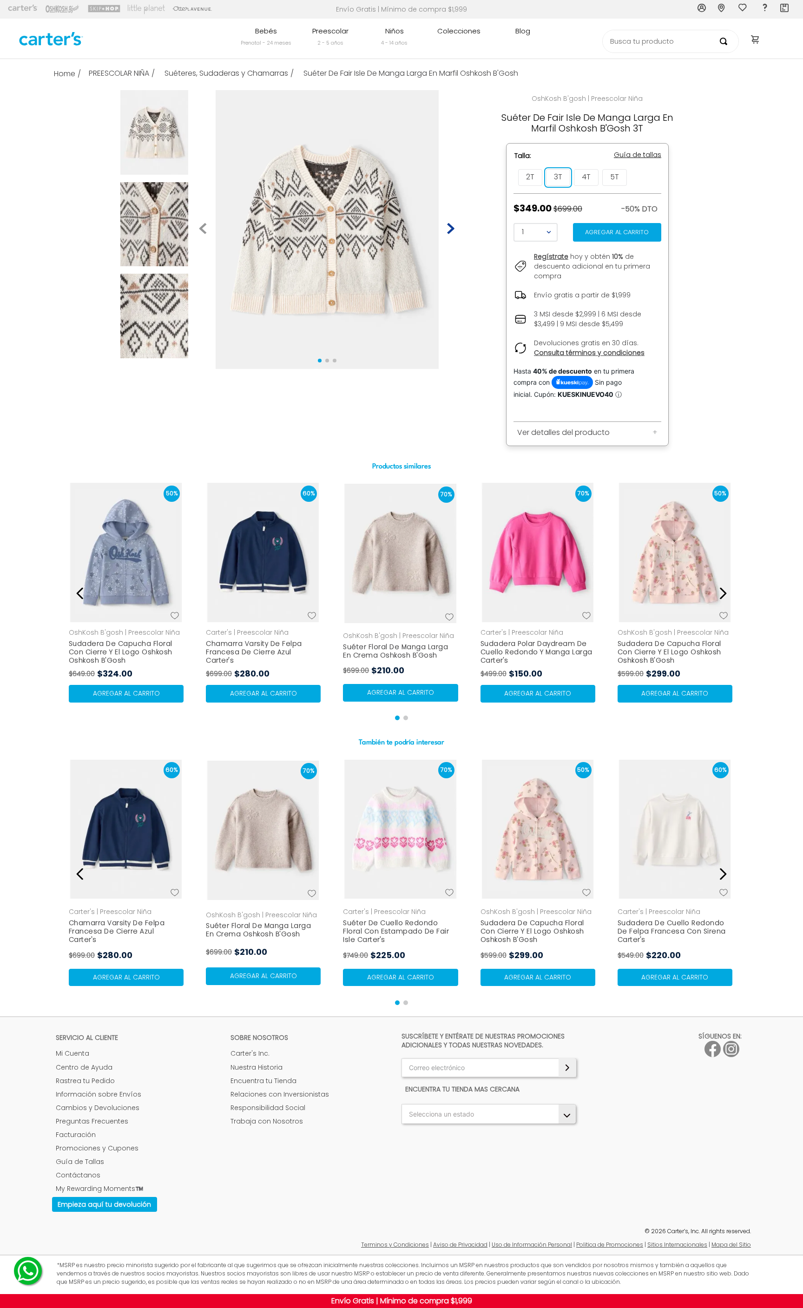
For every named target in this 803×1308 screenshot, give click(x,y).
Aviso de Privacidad (460, 1245)
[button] (530, 177)
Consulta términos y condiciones (589, 352)
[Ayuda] (764, 9)
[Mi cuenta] (702, 9)
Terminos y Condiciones (395, 1245)
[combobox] (670, 41)
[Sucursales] (722, 9)
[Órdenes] (784, 9)
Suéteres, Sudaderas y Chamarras (226, 73)
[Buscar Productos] (725, 41)
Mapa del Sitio (731, 1245)
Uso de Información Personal (532, 1245)
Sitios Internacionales (677, 1245)
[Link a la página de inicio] (68, 74)
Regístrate (551, 256)
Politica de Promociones (609, 1245)
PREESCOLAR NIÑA (119, 73)
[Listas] (743, 10)
